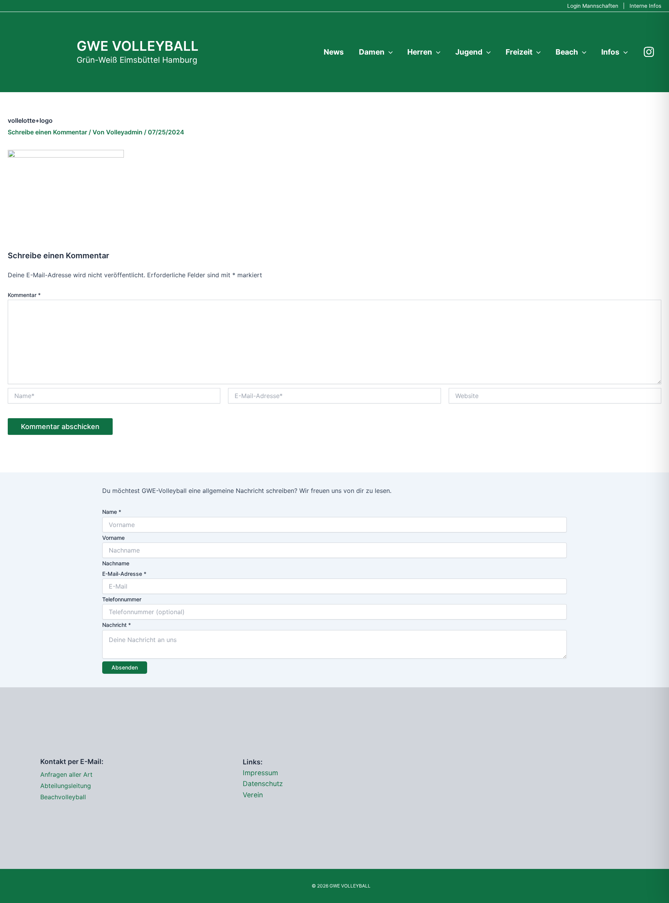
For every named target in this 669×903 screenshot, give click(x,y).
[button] (388, 52)
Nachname (115, 563)
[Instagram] (649, 52)
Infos (610, 52)
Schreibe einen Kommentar (47, 132)
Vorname (113, 537)
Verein (253, 795)
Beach (567, 52)
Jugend (468, 52)
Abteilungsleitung (65, 786)
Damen (371, 52)
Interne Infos (645, 6)
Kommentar (24, 295)
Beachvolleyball (63, 797)
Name (111, 511)
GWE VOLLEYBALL (138, 46)
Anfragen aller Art (66, 774)
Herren (419, 52)
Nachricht (116, 624)
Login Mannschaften (592, 6)
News (334, 52)
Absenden (125, 667)
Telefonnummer (121, 599)
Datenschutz (263, 783)
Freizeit (519, 52)
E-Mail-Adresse (124, 573)
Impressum (260, 773)
